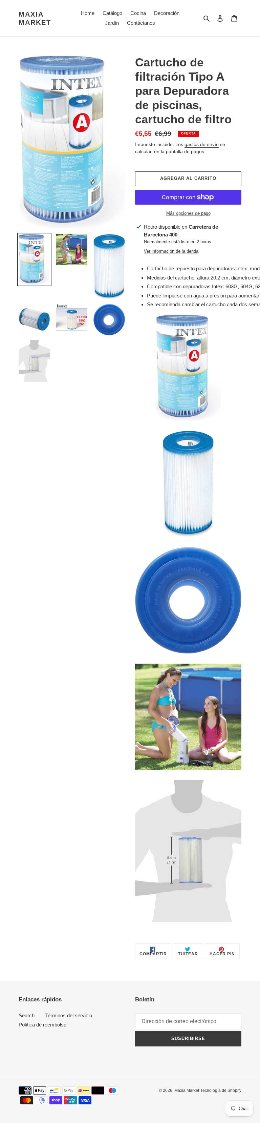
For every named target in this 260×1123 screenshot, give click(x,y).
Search (27, 1015)
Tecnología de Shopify (220, 1090)
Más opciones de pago (188, 213)
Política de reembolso (42, 1024)
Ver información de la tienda (171, 251)
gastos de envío (202, 144)
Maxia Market (35, 18)
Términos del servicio (68, 1015)
